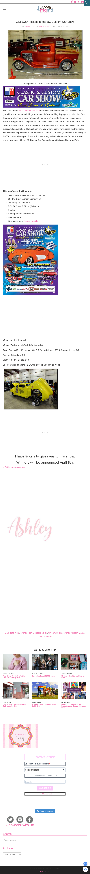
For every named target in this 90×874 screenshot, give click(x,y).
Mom (40, 636)
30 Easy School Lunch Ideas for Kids (72, 677)
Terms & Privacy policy (45, 794)
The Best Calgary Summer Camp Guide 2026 (44, 705)
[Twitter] (75, 2)
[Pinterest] (82, 2)
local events (64, 632)
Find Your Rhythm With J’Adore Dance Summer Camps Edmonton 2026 (73, 705)
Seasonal (48, 636)
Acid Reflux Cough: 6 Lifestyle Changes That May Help (14, 677)
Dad (7, 632)
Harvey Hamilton (31, 220)
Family (31, 632)
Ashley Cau (29, 26)
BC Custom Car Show (29, 110)
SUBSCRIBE (45, 788)
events (24, 632)
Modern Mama (77, 632)
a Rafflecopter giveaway (14, 467)
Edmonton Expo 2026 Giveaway (43, 676)
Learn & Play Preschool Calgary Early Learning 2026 (14, 705)
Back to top (45, 871)
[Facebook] (72, 2)
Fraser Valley (41, 632)
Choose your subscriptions (37, 764)
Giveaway (52, 632)
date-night (14, 632)
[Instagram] (79, 2)
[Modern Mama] (45, 9)
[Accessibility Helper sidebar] (87, 3)
